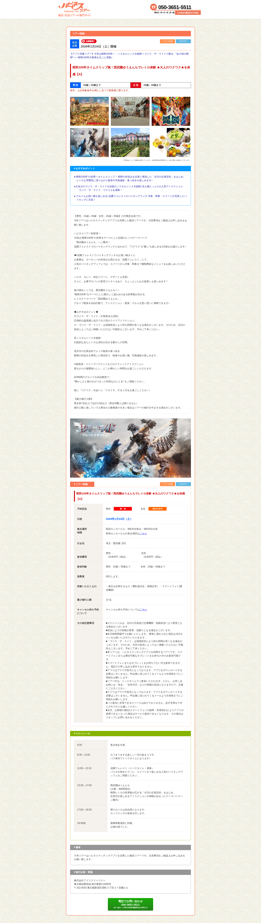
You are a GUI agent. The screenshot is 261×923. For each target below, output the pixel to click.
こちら (143, 533)
